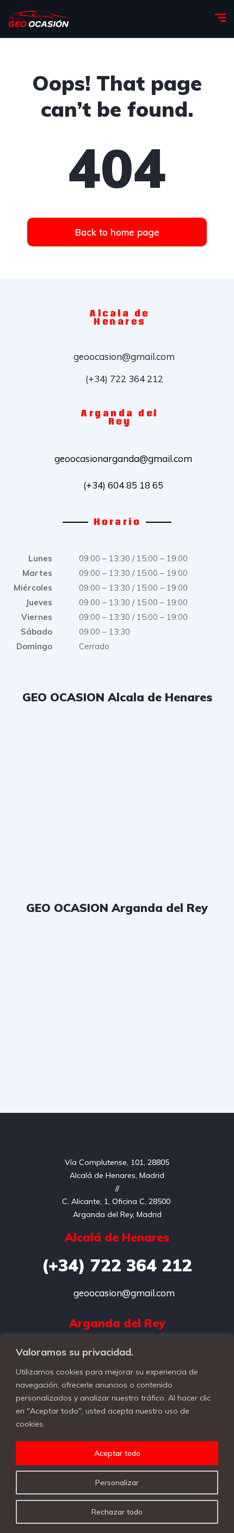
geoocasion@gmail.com (123, 356)
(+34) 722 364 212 (123, 378)
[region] (117, 1434)
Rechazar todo (117, 1512)
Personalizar (117, 1482)
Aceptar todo (117, 1453)
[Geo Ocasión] (38, 19)
